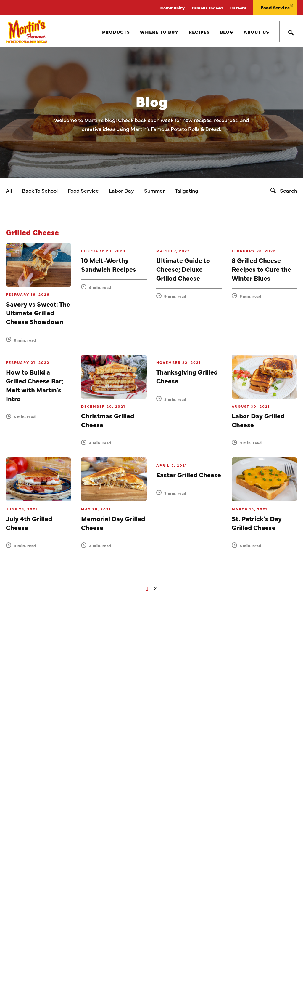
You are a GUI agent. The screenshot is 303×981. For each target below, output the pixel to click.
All (9, 190)
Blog (226, 31)
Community (172, 8)
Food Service (275, 7)
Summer (154, 190)
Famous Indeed (207, 8)
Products (116, 31)
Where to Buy (159, 31)
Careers (238, 8)
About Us (256, 31)
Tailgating (186, 190)
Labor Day (121, 190)
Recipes (199, 31)
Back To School (40, 190)
